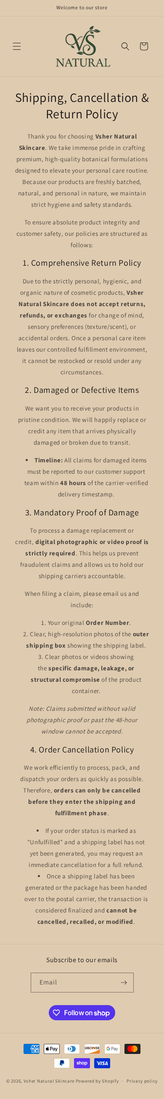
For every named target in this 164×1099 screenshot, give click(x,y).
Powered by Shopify (97, 1081)
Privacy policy (142, 1081)
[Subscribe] (124, 982)
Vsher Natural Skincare (49, 1081)
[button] (17, 46)
